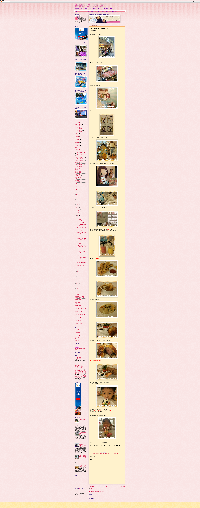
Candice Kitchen (77, 332)
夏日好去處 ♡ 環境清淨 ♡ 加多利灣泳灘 (81, 266)
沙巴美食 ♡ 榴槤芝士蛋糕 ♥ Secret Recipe (81, 217)
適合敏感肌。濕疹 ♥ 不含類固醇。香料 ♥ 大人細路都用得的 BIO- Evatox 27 (82, 445)
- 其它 (76, 137)
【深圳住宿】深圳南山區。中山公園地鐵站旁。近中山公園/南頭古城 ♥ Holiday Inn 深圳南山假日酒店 (80, 457)
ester (82, 15)
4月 (78, 273)
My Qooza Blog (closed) (79, 317)
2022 (77, 194)
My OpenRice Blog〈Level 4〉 (80, 296)
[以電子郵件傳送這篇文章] (101, 452)
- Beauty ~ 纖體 (77, 125)
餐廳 (108, 453)
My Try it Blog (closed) (79, 318)
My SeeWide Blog (78, 302)
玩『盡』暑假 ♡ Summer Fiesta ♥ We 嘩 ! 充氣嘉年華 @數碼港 (81, 236)
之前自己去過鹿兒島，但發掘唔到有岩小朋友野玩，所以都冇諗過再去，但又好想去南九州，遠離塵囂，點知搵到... (80, 372)
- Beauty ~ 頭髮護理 (78, 131)
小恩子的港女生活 (78, 329)
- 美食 (101, 453)
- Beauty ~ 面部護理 (78, 130)
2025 (77, 189)
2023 (77, 192)
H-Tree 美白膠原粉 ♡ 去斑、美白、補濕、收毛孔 (81, 246)
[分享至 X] (104, 452)
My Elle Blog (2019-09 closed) (80, 314)
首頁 (76, 11)
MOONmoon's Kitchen (78, 334)
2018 (77, 201)
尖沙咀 (103, 453)
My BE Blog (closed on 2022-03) (80, 308)
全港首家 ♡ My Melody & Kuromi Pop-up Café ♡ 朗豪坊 (81, 248)
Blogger (102, 505)
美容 (82, 11)
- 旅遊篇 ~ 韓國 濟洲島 (79, 171)
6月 (78, 269)
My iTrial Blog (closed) (79, 321)
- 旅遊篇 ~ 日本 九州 (78, 149)
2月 (78, 276)
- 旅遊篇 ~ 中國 (77, 143)
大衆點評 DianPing (78, 294)
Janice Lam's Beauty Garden (79, 335)
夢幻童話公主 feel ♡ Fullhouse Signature (80, 241)
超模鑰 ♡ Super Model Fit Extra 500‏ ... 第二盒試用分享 (81, 255)
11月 (78, 210)
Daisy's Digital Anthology (79, 338)
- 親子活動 (77, 180)
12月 (78, 209)
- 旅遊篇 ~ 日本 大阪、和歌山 (80, 154)
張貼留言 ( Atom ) (94, 488)
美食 (79, 11)
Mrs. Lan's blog (77, 331)
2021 (77, 196)
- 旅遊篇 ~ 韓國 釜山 (78, 172)
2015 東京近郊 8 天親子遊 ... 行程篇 (82, 466)
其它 (110, 11)
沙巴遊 (107, 11)
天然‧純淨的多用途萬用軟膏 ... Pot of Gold (82, 433)
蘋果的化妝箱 (77, 337)
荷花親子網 (77, 340)
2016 (77, 204)
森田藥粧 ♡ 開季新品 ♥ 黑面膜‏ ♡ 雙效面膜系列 (81, 239)
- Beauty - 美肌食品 (78, 122)
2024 (77, 191)
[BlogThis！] (103, 452)
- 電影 (76, 183)
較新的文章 (91, 486)
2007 (77, 290)
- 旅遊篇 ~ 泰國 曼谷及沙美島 (80, 164)
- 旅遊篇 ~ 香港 (77, 175)
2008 (77, 288)
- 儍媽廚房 (77, 134)
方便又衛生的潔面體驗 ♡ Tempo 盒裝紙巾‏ (81, 260)
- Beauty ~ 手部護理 (78, 124)
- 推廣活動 (77, 142)
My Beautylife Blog (78, 299)
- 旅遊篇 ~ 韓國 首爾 (78, 174)
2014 (77, 207)
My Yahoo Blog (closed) (79, 323)
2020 (77, 197)
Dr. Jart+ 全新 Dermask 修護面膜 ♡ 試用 (81, 220)
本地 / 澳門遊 (87, 11)
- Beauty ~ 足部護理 (78, 127)
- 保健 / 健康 (77, 133)
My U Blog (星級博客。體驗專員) (80, 297)
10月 (78, 212)
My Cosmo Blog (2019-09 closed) (80, 315)
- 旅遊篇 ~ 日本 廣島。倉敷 (80, 157)
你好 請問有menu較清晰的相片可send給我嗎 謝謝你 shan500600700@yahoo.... (80, 357)
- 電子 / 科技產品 (78, 181)
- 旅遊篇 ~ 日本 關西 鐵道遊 (80, 160)
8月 (78, 215)
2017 (77, 202)
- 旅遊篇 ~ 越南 (77, 169)
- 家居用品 (77, 139)
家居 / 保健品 (114, 11)
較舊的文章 (122, 486)
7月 (78, 268)
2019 (77, 199)
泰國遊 (92, 11)
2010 (77, 285)
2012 (77, 281)
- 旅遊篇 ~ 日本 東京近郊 (79, 158)
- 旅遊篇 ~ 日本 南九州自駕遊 (80, 152)
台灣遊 (103, 11)
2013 (77, 280)
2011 (77, 283)
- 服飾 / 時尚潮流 (78, 177)
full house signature (113, 453)
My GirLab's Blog (78, 305)
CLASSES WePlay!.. (78, 311)
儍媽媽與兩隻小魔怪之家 (89, 5)
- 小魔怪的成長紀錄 (95, 453)
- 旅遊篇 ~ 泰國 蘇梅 (78, 166)
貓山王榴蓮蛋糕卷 (80, 243)
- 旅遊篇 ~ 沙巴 (77, 162)
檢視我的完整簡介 (78, 24)
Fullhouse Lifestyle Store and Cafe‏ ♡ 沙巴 (81, 230)
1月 (78, 278)
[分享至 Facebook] (105, 452)
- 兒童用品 (77, 136)
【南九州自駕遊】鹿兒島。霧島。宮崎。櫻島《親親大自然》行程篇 (82, 420)
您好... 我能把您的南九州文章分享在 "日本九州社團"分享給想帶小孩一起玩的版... (80, 376)
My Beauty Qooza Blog (79, 312)
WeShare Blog (77, 303)
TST (117, 453)
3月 (78, 274)
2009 (77, 286)
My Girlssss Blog (78, 306)
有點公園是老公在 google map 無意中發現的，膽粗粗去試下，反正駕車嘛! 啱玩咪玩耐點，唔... (80, 366)
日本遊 (99, 11)
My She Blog (77, 300)
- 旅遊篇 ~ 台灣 (77, 145)
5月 (78, 271)
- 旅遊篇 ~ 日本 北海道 (79, 150)
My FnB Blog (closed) (78, 320)
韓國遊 (96, 11)
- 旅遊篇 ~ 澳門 (77, 168)
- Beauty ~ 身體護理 (78, 128)
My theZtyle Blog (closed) (79, 309)
